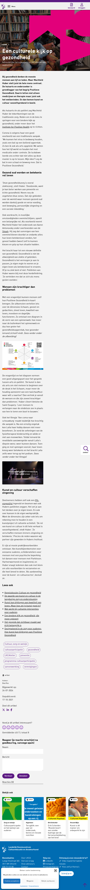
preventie (25, 655)
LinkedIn (49, 861)
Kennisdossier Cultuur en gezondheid (22, 593)
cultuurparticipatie (14, 650)
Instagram (49, 864)
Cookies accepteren (12, 881)
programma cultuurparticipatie (20, 661)
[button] (55, 870)
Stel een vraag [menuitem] (27, 861)
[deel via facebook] (11, 710)
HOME (5, 45)
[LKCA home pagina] (3, 6)
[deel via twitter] (3, 710)
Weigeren (30, 881)
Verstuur (8, 776)
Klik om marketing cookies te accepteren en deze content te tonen (23, 473)
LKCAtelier (10, 655)
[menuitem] (30, 865)
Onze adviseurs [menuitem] (28, 864)
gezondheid (33, 650)
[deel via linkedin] (8, 710)
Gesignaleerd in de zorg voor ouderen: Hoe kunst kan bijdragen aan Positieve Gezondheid (23, 632)
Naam (5, 747)
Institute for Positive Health (15, 127)
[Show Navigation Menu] (9, 7)
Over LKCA (26, 858)
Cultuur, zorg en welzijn (16, 644)
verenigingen (30, 667)
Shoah (5, 231)
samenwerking (12, 667)
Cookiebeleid (24, 886)
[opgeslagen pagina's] (71, 4)
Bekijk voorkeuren (48, 881)
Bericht (5, 757)
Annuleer (23, 776)
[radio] (4, 727)
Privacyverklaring (34, 886)
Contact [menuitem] (24, 867)
